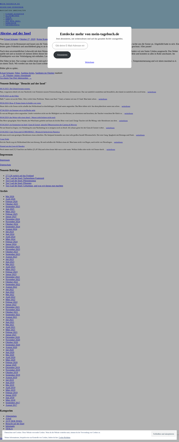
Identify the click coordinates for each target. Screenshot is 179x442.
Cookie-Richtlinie (64, 438)
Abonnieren (62, 55)
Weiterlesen (89, 62)
